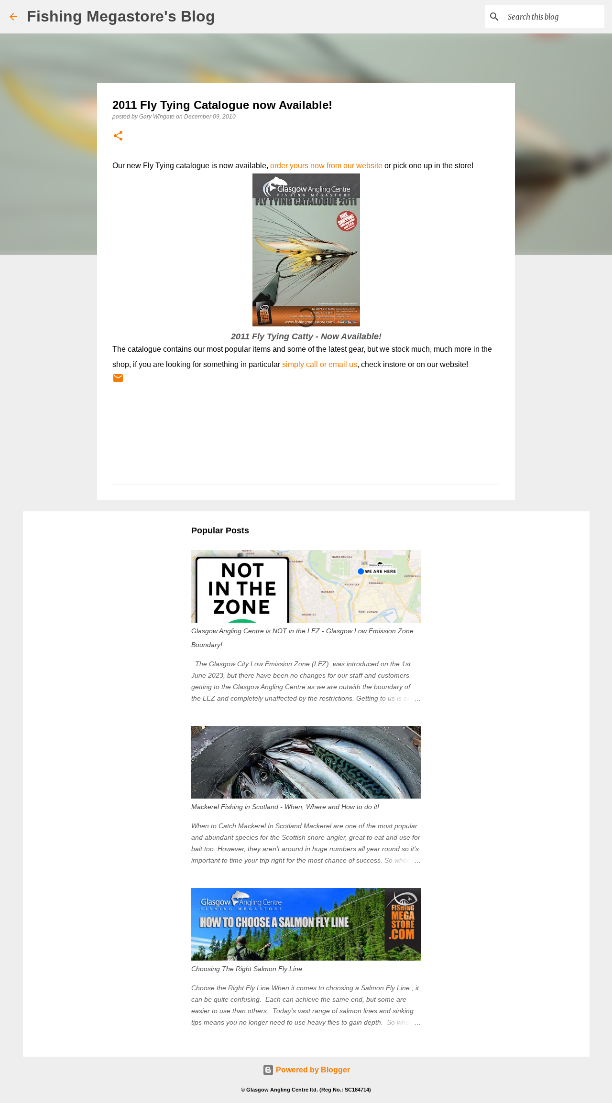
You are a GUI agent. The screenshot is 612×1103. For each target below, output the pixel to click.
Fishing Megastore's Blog (121, 16)
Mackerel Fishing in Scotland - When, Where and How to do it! (285, 807)
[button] (118, 136)
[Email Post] (118, 381)
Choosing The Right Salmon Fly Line (246, 969)
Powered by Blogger (312, 1070)
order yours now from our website (326, 166)
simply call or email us (319, 364)
